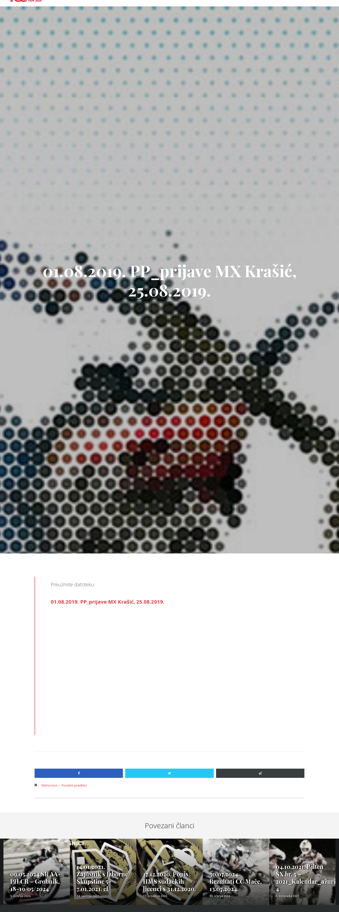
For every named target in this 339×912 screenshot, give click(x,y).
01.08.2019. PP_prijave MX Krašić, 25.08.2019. (107, 601)
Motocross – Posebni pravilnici (64, 785)
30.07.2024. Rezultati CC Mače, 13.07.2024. (235, 881)
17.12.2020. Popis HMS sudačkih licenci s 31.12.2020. (169, 881)
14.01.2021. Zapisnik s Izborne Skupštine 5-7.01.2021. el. (102, 878)
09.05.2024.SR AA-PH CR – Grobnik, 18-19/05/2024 (35, 881)
